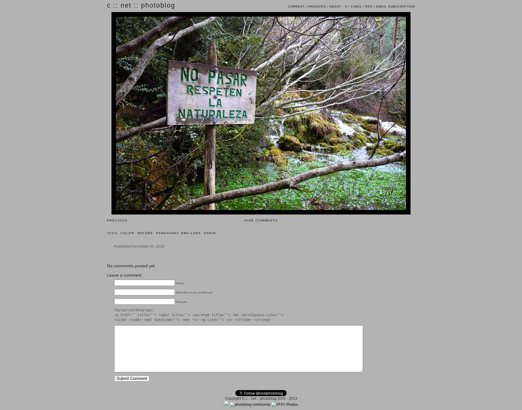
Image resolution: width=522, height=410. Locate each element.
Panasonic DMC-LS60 (178, 233)
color (127, 233)
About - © (338, 6)
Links (356, 6)
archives (317, 6)
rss (368, 6)
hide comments (261, 220)
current (296, 6)
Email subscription (395, 6)
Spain (210, 233)
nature (145, 233)
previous (117, 220)
